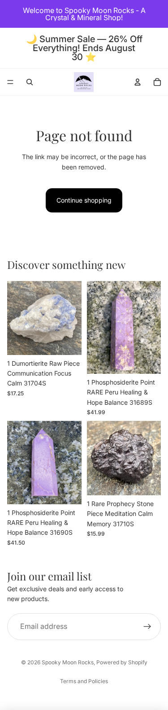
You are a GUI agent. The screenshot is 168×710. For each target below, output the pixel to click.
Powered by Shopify (121, 662)
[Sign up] (147, 626)
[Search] (29, 82)
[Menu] (10, 82)
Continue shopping (84, 200)
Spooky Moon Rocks (68, 662)
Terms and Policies (84, 681)
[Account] (137, 82)
